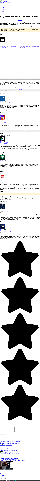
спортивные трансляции (23, 239)
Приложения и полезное (5, 2)
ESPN (1, 180)
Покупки (3, 11)
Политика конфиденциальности (7, 477)
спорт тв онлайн (16, 239)
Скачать (1, 43)
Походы (3, 9)
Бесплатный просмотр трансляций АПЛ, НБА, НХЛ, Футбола (15, 89)
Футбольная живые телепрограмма (6, 102)
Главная (3, 5)
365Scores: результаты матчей (5, 43)
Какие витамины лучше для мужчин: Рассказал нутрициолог (10, 441)
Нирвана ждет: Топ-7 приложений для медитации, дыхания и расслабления (12, 460)
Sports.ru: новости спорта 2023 (5, 142)
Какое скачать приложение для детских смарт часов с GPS (10, 450)
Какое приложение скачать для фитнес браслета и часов (9, 458)
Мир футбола (2, 161)
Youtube (3, 7)
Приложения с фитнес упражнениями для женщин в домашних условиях (12, 471)
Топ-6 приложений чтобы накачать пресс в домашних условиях (10, 439)
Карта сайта (4, 12)
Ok (15, 480)
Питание (3, 10)
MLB (0, 230)
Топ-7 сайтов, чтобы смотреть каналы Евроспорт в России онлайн (11, 438)
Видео (3, 8)
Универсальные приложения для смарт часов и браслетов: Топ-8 (10, 470)
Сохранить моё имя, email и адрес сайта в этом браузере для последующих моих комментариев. (17, 432)
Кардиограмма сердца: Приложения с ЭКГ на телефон (9, 456)
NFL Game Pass (2, 210)
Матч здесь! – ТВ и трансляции (5, 121)
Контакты (3, 476)
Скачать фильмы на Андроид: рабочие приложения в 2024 (9, 443)
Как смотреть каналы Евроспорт (12, 130)
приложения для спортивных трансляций (6, 239)
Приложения (4, 6)
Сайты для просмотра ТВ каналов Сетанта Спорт (8, 448)
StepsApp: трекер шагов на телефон (6, 445)
